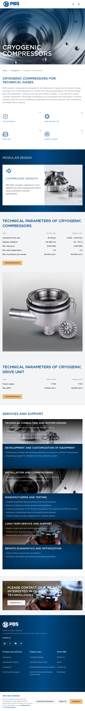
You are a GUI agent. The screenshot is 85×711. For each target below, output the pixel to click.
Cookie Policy (25, 705)
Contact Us (61, 667)
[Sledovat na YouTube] (15, 643)
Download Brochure (12, 263)
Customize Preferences (45, 701)
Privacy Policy (11, 707)
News (59, 662)
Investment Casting (10, 662)
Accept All (76, 701)
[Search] (73, 4)
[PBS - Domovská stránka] (11, 4)
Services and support (11, 672)
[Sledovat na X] (10, 643)
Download (61, 672)
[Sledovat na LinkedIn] (4, 643)
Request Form (15, 602)
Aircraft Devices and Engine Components (41, 673)
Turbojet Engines (37, 657)
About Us (61, 657)
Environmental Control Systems (42, 667)
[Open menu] (79, 4)
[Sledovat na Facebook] (21, 643)
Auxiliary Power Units (38, 662)
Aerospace (6, 657)
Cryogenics (15, 70)
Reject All (62, 701)
